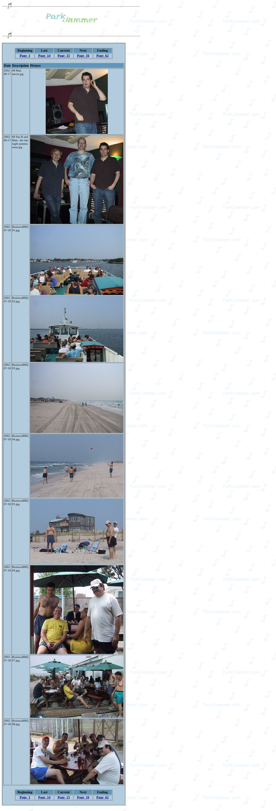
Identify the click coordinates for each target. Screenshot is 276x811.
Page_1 (25, 55)
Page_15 (64, 55)
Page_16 (83, 55)
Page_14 (44, 55)
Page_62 (102, 55)
